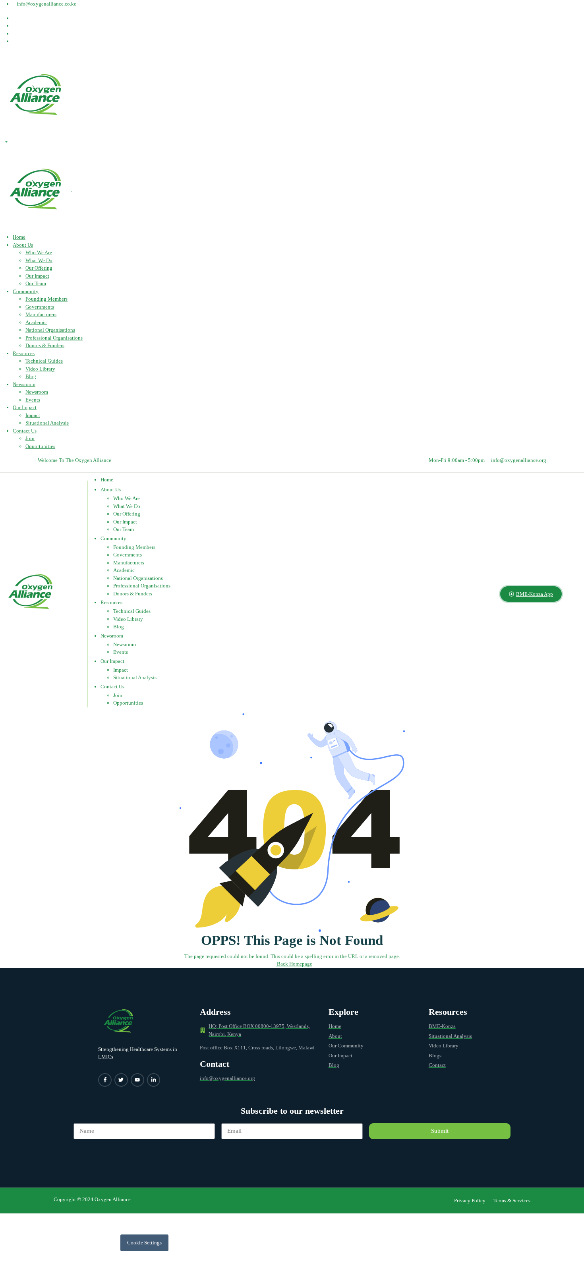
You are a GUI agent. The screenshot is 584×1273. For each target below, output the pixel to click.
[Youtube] (137, 1080)
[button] (469, 1200)
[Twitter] (121, 1080)
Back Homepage (294, 964)
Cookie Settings (144, 1243)
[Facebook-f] (105, 1080)
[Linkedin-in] (154, 1080)
